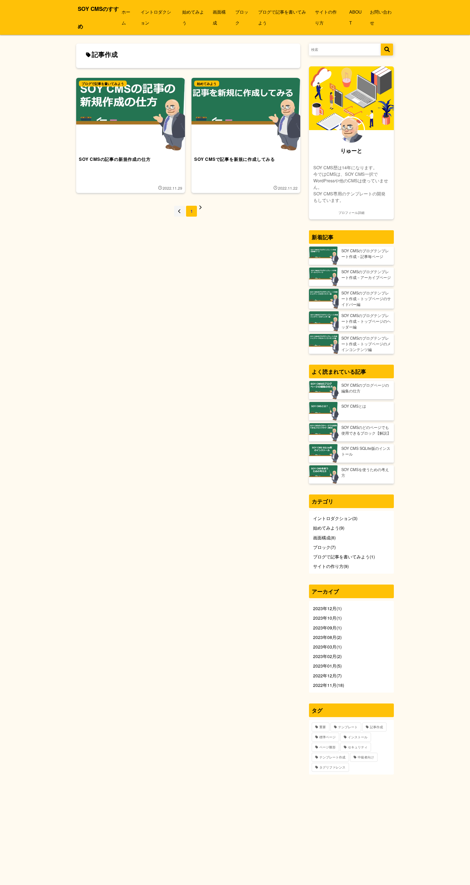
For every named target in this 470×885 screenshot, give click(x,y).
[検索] (387, 50)
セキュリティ (357, 747)
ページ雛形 (327, 747)
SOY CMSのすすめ (98, 17)
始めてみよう (193, 17)
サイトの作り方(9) (331, 566)
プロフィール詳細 (351, 212)
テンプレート (348, 726)
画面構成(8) (324, 537)
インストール (357, 737)
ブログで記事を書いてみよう (282, 17)
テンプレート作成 (332, 757)
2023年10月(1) (327, 618)
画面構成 (219, 17)
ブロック (241, 17)
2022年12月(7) (327, 675)
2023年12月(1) (327, 608)
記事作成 (376, 726)
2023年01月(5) (327, 666)
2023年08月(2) (327, 637)
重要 (322, 726)
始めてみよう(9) (328, 528)
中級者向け (366, 757)
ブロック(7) (324, 547)
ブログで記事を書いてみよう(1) (344, 557)
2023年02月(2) (327, 656)
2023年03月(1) (327, 647)
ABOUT (355, 17)
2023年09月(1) (327, 628)
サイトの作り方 (326, 17)
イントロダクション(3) (335, 518)
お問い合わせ (381, 17)
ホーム (126, 17)
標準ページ (327, 737)
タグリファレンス (332, 767)
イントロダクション (156, 17)
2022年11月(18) (328, 685)
